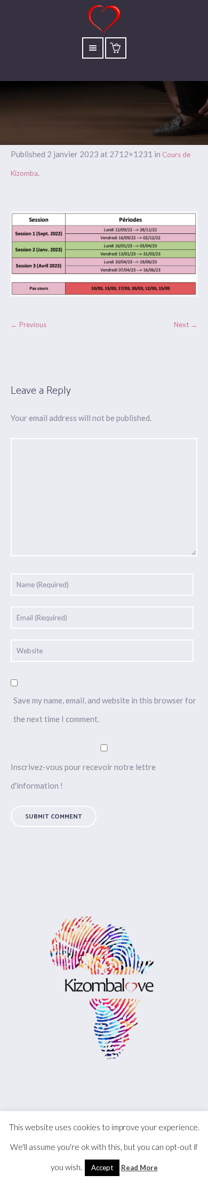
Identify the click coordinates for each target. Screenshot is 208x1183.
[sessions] (104, 254)
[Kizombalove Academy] (104, 989)
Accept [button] (102, 1167)
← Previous (28, 324)
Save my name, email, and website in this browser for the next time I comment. (104, 709)
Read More (139, 1167)
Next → (185, 324)
